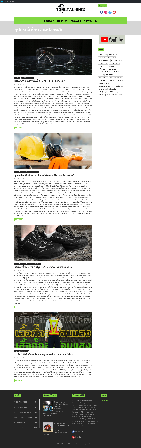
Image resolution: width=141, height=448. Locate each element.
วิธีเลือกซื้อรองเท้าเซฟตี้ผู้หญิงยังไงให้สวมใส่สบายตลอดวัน (43, 267)
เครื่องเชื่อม (103, 77)
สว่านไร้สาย (116, 60)
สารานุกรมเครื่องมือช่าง (35, 264)
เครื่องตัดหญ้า (104, 95)
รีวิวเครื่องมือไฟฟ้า (51, 413)
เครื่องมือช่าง (104, 400)
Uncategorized (20, 402)
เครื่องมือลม (111, 66)
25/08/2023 (19, 357)
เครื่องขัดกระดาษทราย (106, 86)
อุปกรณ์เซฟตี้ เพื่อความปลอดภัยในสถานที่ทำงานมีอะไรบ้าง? (44, 175)
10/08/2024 (19, 178)
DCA (101, 75)
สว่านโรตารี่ (115, 63)
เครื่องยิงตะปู (104, 92)
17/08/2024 (19, 84)
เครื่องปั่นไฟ (113, 89)
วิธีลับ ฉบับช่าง (19, 428)
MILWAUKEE (104, 60)
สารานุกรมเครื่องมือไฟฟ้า (23, 417)
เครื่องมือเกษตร (117, 95)
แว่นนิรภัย (17, 78)
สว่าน (102, 66)
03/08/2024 (19, 270)
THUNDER (103, 80)
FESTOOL (114, 92)
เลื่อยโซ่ (116, 72)
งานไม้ (119, 86)
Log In (6, 1)
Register (11, 1)
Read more (18, 128)
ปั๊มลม (112, 80)
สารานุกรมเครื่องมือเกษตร (23, 407)
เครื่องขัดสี (110, 75)
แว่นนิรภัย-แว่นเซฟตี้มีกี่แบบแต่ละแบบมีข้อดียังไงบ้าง (40, 81)
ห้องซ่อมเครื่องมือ (20, 423)
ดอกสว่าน (103, 89)
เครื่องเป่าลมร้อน (116, 77)
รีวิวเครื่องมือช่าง (62, 432)
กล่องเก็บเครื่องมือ (105, 72)
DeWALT (103, 55)
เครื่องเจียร (103, 69)
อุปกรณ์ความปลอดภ (34, 172)
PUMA (121, 80)
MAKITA (113, 55)
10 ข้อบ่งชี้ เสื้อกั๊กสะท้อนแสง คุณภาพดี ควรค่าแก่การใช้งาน (44, 354)
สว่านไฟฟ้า (103, 63)
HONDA (102, 57)
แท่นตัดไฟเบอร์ (104, 83)
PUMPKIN (113, 69)
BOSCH (112, 57)
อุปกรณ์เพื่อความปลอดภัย (27, 78)
